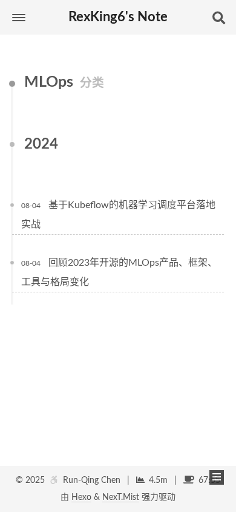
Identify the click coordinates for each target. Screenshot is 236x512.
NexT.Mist (120, 497)
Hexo (81, 497)
